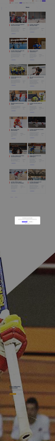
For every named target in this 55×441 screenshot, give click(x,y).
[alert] (27, 220)
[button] (27, 223)
